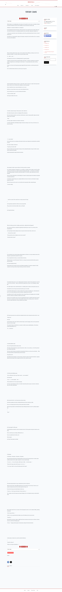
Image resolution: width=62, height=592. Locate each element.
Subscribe (46, 62)
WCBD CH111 (47, 45)
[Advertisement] (23, 45)
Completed (27, 5)
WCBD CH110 (47, 49)
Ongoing (22, 5)
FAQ (37, 590)
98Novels (31, 2)
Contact (32, 5)
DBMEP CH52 (47, 43)
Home (18, 5)
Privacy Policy (33, 590)
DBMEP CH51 (47, 47)
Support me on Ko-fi (10, 552)
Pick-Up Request (37, 5)
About (25, 590)
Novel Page (23, 18)
